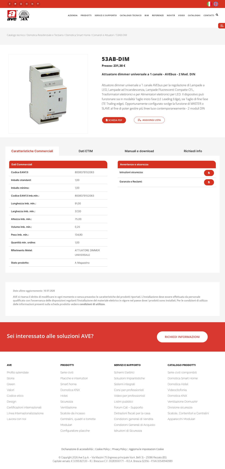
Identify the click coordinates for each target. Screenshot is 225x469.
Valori (10, 390)
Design (11, 401)
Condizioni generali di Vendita (133, 419)
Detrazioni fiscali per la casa (132, 413)
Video (181, 15)
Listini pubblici (123, 401)
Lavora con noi (16, 419)
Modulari (66, 424)
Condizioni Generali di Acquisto (134, 424)
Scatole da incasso (72, 413)
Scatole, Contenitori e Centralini (188, 413)
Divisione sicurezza (180, 407)
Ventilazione (68, 407)
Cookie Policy (102, 449)
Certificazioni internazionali (24, 407)
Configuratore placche (75, 430)
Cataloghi (194, 15)
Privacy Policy (119, 449)
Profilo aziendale (18, 372)
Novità (171, 15)
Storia (10, 378)
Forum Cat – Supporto (128, 407)
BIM (147, 15)
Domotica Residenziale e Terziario (45, 35)
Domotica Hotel (178, 384)
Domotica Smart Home (78, 35)
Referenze (158, 15)
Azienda (73, 15)
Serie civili (66, 372)
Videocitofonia (177, 390)
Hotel (64, 395)
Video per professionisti (129, 395)
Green (11, 384)
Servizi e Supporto (106, 15)
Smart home (68, 384)
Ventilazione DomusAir (182, 401)
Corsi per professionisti (129, 390)
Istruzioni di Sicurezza (128, 430)
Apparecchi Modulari (181, 419)
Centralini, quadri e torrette (78, 419)
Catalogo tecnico (16, 35)
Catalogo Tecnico (131, 15)
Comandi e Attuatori (103, 35)
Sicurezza (66, 401)
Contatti (209, 15)
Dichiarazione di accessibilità (77, 449)
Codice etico (15, 395)
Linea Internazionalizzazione (25, 413)
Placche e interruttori (74, 378)
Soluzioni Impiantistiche (129, 378)
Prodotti (86, 15)
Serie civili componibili (182, 372)
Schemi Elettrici (124, 372)
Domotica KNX (70, 390)
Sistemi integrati (124, 384)
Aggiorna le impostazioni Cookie (146, 449)
